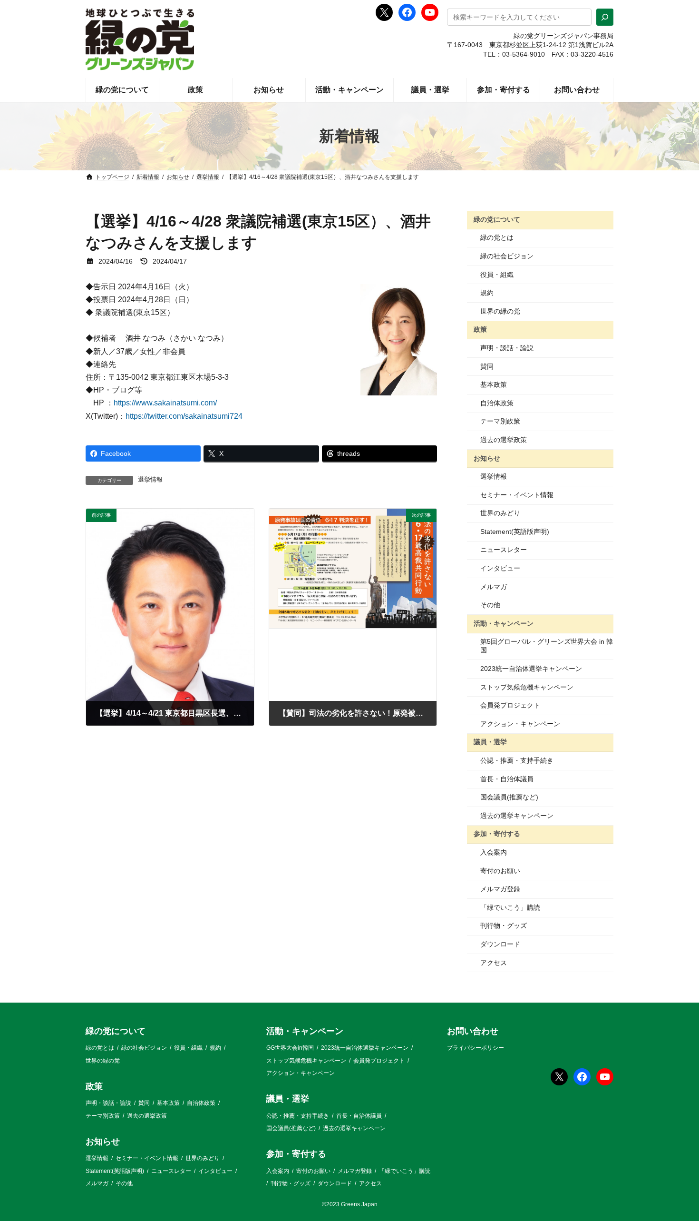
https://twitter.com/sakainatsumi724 (184, 416)
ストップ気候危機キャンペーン (526, 687)
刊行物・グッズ (503, 925)
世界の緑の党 (500, 311)
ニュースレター (503, 549)
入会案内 (493, 852)
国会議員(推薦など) (509, 797)
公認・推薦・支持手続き (516, 760)
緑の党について (497, 219)
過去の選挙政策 (503, 439)
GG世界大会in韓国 (290, 1048)
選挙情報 (150, 479)
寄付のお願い (500, 871)
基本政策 (493, 384)
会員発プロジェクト (510, 705)
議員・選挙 (490, 742)
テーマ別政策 (500, 421)
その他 (490, 605)
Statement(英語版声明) (514, 531)
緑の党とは (497, 237)
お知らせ (487, 458)
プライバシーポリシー (475, 1048)
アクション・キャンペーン (520, 724)
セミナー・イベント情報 (516, 495)
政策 (480, 329)
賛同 (487, 366)
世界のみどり (500, 513)
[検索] (604, 17)
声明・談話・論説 (507, 348)
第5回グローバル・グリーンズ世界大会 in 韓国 (546, 646)
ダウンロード (500, 944)
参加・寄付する (497, 833)
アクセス (493, 962)
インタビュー (500, 568)
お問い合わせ (472, 1031)
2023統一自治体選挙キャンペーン (531, 668)
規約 (487, 292)
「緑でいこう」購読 (510, 907)
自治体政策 (497, 403)
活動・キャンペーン (504, 623)
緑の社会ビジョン (507, 256)
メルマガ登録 (500, 889)
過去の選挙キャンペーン (516, 815)
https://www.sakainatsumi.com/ (165, 403)
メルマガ (493, 587)
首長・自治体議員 (507, 779)
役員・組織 (497, 274)
